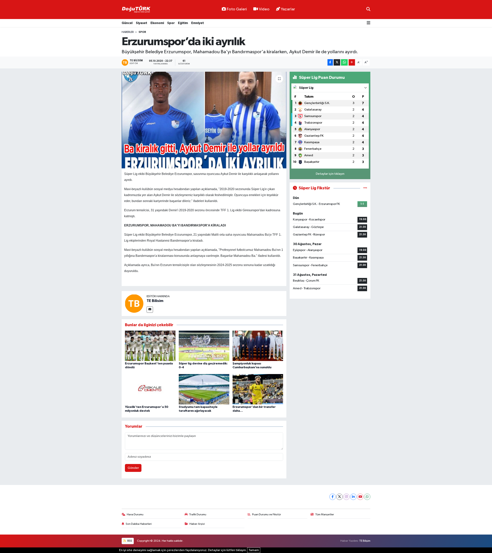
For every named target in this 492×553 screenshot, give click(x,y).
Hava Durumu (135, 514)
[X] (339, 497)
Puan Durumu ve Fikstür (266, 514)
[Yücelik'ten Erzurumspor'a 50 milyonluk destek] (150, 389)
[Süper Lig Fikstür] (365, 188)
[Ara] (368, 9)
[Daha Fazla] (352, 62)
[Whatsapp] (367, 497)
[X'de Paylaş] (337, 62)
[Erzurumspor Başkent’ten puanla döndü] (150, 345)
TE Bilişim (364, 540)
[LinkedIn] (353, 497)
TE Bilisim (155, 301)
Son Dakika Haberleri (139, 523)
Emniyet (197, 23)
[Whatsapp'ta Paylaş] (344, 62)
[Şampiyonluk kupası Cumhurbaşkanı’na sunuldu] (258, 345)
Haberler (128, 32)
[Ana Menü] (368, 23)
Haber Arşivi (197, 523)
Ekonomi (157, 23)
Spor (171, 23)
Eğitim (183, 23)
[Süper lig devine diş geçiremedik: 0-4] (204, 345)
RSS (129, 540)
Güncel (127, 23)
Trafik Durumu (197, 514)
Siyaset (141, 23)
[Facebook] (332, 497)
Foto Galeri (237, 9)
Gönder (133, 468)
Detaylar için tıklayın (330, 173)
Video (264, 9)
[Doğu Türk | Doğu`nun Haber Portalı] (136, 9)
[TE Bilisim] (134, 303)
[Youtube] (360, 497)
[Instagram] (346, 497)
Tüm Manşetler (324, 514)
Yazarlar (288, 9)
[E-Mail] (150, 309)
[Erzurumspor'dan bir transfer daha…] (258, 389)
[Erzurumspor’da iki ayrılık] (204, 120)
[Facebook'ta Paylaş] (330, 62)
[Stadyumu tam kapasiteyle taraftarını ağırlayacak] (204, 389)
